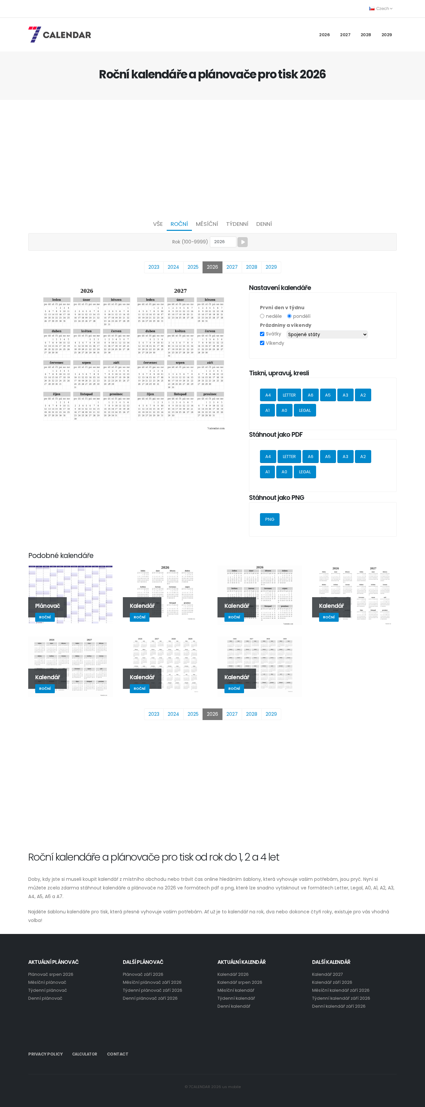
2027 (345, 35)
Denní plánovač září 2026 (150, 998)
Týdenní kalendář (236, 998)
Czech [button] (382, 8)
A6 (310, 395)
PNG (269, 519)
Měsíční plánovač (47, 982)
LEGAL (305, 410)
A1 (267, 410)
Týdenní (237, 224)
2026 (324, 35)
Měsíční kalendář (235, 990)
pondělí (301, 316)
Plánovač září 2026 (143, 974)
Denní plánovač (45, 998)
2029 (387, 35)
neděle (274, 316)
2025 (193, 267)
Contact (117, 1054)
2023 (153, 267)
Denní (264, 224)
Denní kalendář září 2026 (339, 1006)
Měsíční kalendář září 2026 (341, 990)
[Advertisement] (212, 158)
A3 (345, 395)
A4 (268, 395)
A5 (328, 395)
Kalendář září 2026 (332, 982)
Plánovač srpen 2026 (50, 974)
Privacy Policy (45, 1054)
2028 (366, 35)
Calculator (84, 1054)
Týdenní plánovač (47, 990)
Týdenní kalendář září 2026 (341, 998)
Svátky (273, 333)
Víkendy (275, 343)
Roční (179, 224)
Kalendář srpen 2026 (239, 982)
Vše (158, 224)
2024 (173, 267)
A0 (284, 410)
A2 (363, 395)
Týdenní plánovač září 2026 (152, 990)
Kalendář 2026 (233, 974)
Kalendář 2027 (327, 974)
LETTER (289, 395)
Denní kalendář (233, 1006)
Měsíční (207, 224)
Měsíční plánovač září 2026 (152, 982)
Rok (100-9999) (190, 241)
